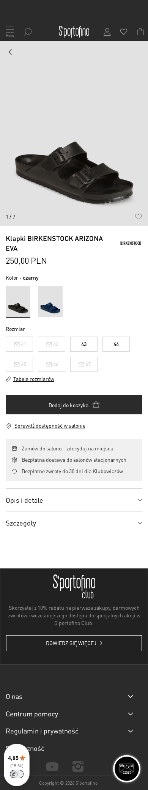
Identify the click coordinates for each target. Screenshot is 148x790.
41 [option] (23, 343)
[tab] (74, 499)
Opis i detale (24, 500)
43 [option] (84, 343)
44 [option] (116, 343)
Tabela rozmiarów (33, 378)
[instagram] (78, 766)
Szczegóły (21, 522)
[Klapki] (10, 53)
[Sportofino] (74, 32)
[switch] (17, 774)
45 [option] (23, 363)
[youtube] (52, 766)
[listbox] (74, 352)
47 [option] (88, 363)
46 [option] (55, 363)
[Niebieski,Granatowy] (50, 301)
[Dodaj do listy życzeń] (138, 216)
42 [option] (55, 343)
